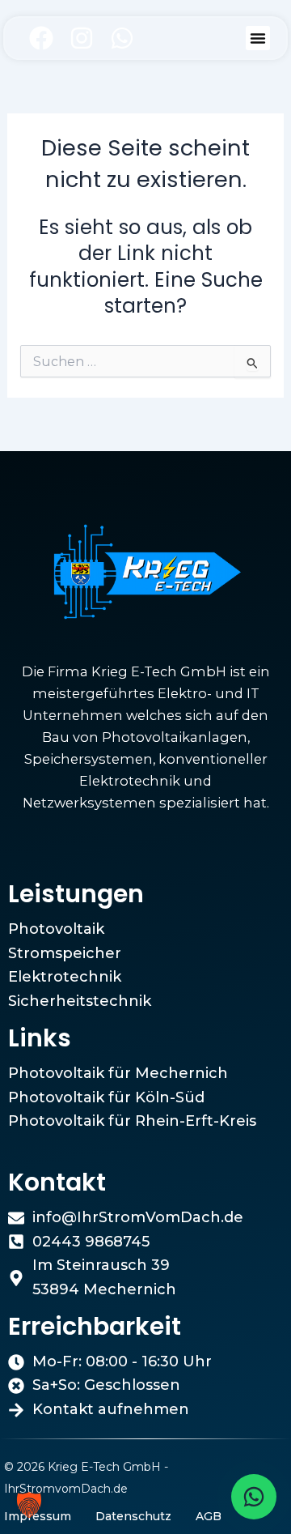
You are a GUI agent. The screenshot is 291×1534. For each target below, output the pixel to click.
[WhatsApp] (253, 1496)
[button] (258, 38)
